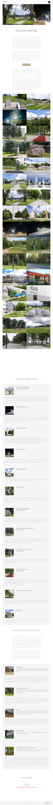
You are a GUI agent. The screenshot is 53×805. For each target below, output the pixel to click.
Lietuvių (48, 802)
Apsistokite (25, 64)
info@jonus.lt (27, 785)
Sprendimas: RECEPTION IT (33, 802)
